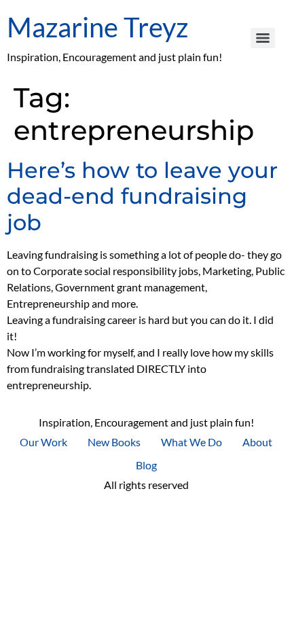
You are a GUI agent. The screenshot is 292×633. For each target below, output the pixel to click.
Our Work (43, 441)
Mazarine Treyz (97, 27)
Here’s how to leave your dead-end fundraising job (142, 196)
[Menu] (263, 38)
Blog (146, 464)
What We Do (191, 441)
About (257, 441)
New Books (114, 441)
